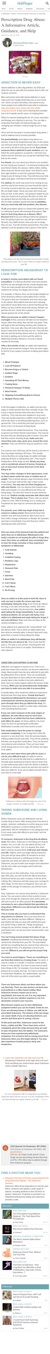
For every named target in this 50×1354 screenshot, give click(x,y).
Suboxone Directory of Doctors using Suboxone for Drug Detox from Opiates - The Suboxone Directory (27, 1180)
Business (29, 9)
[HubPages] (25, 3)
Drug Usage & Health (22, 1291)
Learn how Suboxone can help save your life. (24, 1058)
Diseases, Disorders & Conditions (28, 1236)
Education (40, 9)
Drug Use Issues (20, 1226)
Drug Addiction (19, 1211)
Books (19, 9)
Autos (11, 9)
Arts (3, 9)
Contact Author (18, 45)
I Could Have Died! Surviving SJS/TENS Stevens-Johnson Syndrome (25, 1322)
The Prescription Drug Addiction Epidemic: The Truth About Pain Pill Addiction (26, 1216)
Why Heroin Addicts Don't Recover (28, 1229)
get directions (16, 1152)
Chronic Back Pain (21, 1249)
